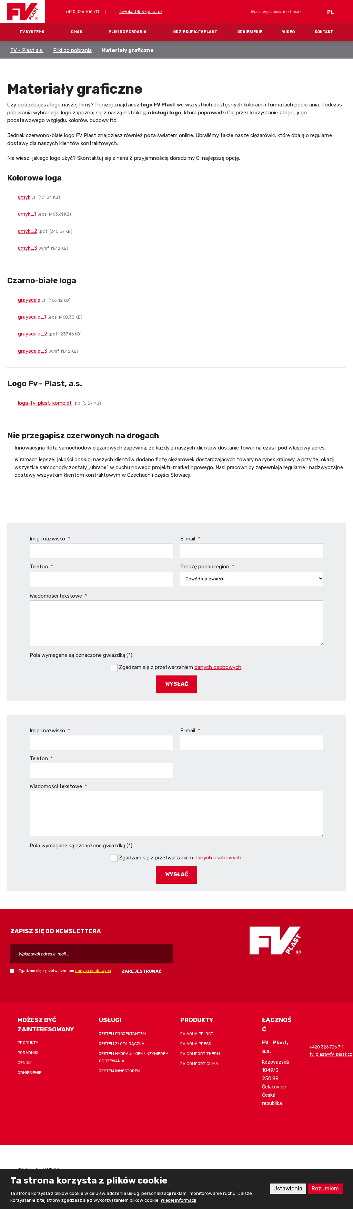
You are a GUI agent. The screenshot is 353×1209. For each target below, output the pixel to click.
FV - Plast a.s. (26, 50)
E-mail (190, 539)
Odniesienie (249, 32)
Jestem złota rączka (121, 1043)
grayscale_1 (32, 317)
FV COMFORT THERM (200, 1053)
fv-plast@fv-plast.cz (140, 11)
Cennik (25, 1062)
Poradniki (28, 1052)
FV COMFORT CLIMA (199, 1063)
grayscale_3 (32, 351)
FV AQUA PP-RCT (196, 1033)
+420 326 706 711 (81, 11)
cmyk (24, 197)
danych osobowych (217, 667)
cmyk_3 (27, 248)
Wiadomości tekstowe (58, 596)
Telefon (41, 567)
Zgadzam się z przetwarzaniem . (180, 667)
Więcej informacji (178, 1200)
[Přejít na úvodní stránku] (22, 11)
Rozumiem (325, 1188)
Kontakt (324, 32)
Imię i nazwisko (50, 539)
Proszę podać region (207, 567)
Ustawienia (287, 1188)
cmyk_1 (27, 214)
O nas (76, 32)
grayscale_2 (32, 334)
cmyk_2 (27, 231)
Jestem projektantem (122, 1033)
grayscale (29, 300)
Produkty (28, 1042)
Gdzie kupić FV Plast (195, 32)
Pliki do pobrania (128, 32)
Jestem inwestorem (119, 1070)
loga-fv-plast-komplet (45, 403)
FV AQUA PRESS (195, 1043)
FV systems (32, 32)
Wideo (288, 32)
